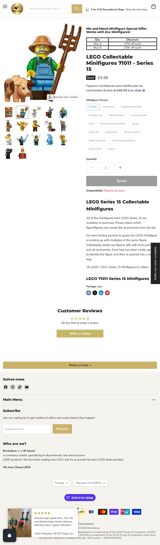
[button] (78, 508)
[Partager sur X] (94, 292)
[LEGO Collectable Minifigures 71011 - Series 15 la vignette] (9, 112)
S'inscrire (62, 429)
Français (59, 483)
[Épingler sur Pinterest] (107, 292)
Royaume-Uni (88, 483)
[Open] (9, 535)
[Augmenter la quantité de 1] (120, 168)
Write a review (80, 333)
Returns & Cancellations (80, 524)
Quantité (91, 159)
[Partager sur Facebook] (88, 292)
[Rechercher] (77, 8)
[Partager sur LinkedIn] (101, 292)
